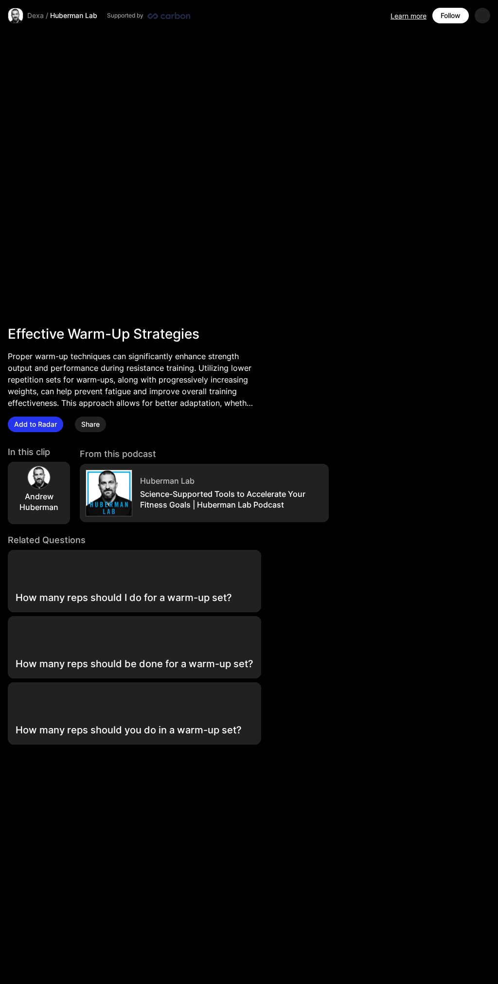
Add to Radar (35, 424)
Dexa (35, 15)
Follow (451, 15)
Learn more (409, 16)
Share (90, 424)
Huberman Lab (73, 15)
